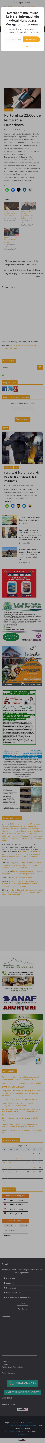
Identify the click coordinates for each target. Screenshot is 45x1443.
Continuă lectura (22, 46)
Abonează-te (31, 39)
